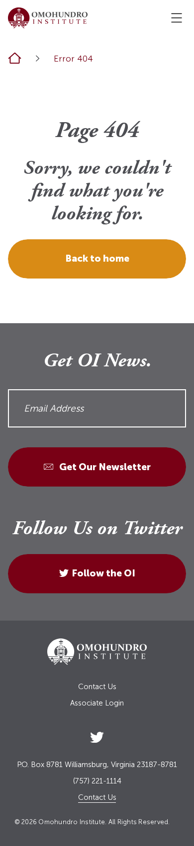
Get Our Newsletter (104, 467)
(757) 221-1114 (97, 781)
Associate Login (97, 703)
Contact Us (97, 687)
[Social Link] (97, 735)
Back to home (97, 258)
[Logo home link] (48, 17)
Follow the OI (103, 573)
